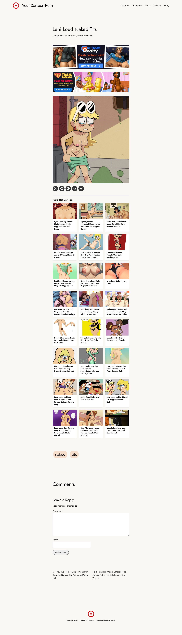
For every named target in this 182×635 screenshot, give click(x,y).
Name (55, 539)
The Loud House (84, 35)
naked (60, 454)
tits (74, 454)
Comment (58, 511)
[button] (55, 188)
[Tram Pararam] (91, 91)
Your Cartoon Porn (37, 5)
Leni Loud (71, 35)
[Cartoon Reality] (91, 68)
